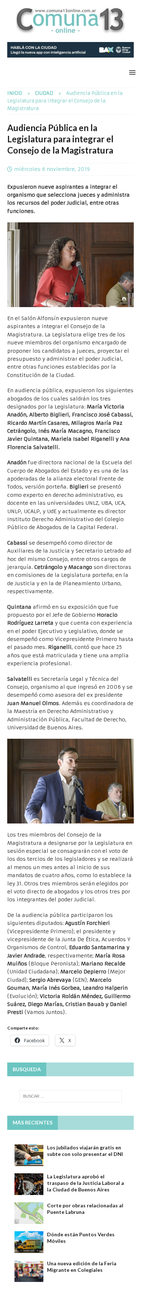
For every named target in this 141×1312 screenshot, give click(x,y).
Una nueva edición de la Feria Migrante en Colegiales (81, 1266)
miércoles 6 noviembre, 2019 (52, 169)
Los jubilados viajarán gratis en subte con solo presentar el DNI (85, 1150)
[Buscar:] (71, 1096)
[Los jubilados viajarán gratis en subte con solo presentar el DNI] (28, 1155)
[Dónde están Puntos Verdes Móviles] (28, 1242)
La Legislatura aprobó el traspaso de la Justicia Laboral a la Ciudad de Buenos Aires (85, 1182)
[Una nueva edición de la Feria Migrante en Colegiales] (28, 1271)
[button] (131, 72)
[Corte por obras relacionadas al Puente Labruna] (28, 1213)
